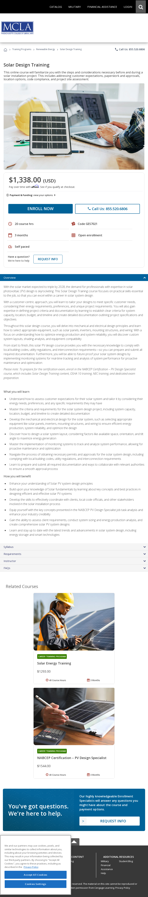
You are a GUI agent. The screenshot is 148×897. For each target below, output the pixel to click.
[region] (35, 865)
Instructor (10, 561)
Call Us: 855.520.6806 (130, 49)
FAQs (7, 568)
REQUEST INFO (48, 259)
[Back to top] (74, 856)
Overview (10, 277)
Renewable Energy (45, 49)
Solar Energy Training (54, 663)
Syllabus (9, 547)
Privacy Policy (122, 887)
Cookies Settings (35, 884)
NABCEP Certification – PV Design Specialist (71, 758)
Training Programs (21, 49)
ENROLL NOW (40, 208)
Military (105, 861)
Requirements (12, 554)
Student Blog (126, 861)
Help (103, 873)
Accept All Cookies (35, 874)
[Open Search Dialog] (141, 6)
